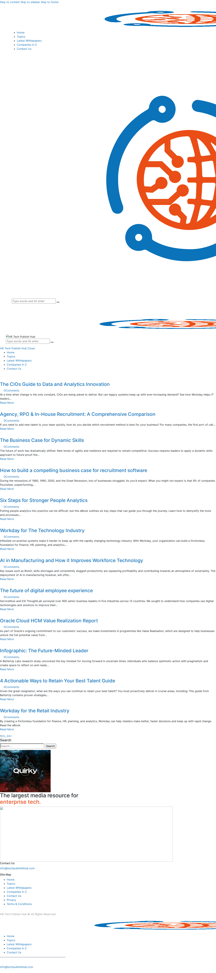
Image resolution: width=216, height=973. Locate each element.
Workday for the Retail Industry (34, 711)
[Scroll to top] (2, 971)
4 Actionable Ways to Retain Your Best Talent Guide (57, 681)
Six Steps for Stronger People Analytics (44, 500)
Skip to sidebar (30, 2)
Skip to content (10, 2)
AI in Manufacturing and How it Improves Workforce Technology (71, 560)
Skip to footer (50, 2)
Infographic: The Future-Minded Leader (44, 650)
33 (8, 736)
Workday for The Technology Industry (42, 530)
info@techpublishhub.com (16, 967)
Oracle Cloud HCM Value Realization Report (49, 621)
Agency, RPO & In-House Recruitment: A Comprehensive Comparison (77, 414)
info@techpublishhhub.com (17, 868)
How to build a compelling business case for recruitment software (73, 470)
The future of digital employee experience (46, 590)
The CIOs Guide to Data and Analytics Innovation (55, 384)
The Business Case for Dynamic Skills (42, 440)
